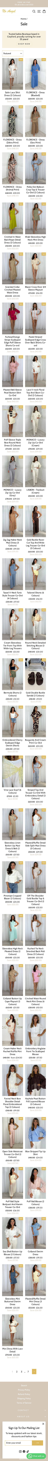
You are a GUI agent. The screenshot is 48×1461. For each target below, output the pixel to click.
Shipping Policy (24, 1398)
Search (24, 1385)
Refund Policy (24, 1394)
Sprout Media (24, 1459)
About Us (23, 1417)
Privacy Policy (24, 1390)
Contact (23, 1410)
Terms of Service (24, 1403)
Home (23, 18)
